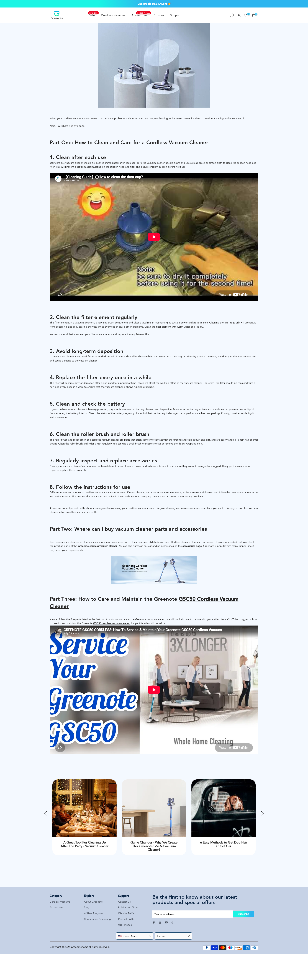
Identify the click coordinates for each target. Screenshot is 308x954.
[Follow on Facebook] (153, 922)
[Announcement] (154, 3)
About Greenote (93, 901)
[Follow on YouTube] (166, 922)
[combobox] (134, 936)
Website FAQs (126, 913)
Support (175, 15)
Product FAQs (126, 919)
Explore (158, 15)
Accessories (141, 15)
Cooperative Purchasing (97, 919)
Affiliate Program (93, 913)
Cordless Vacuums (113, 15)
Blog (86, 907)
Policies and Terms (128, 907)
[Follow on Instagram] (160, 922)
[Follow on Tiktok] (172, 922)
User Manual (125, 925)
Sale (93, 15)
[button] (45, 814)
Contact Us (124, 901)
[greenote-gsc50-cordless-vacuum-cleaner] (154, 570)
